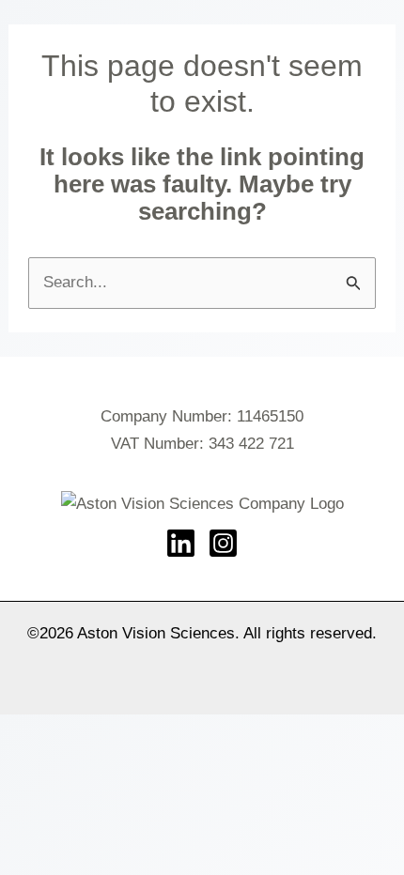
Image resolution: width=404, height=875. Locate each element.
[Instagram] (223, 543)
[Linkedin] (180, 543)
